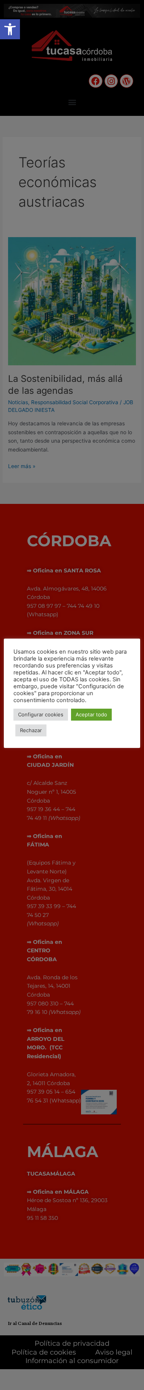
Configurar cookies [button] (40, 714)
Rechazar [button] (31, 730)
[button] (10, 29)
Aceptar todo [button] (91, 714)
